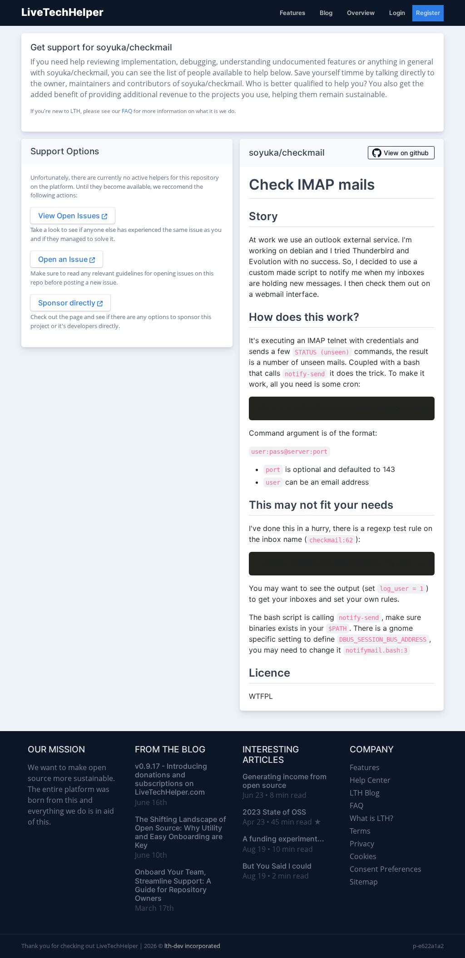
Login (397, 12)
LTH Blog (365, 793)
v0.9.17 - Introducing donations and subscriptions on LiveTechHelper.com (171, 779)
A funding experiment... (283, 838)
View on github (406, 153)
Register (428, 12)
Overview (361, 12)
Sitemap (364, 882)
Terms (360, 831)
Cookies (363, 856)
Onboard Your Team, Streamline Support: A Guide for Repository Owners (173, 885)
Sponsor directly (67, 302)
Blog (326, 12)
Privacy (362, 844)
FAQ (127, 111)
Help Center (370, 780)
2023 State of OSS (274, 811)
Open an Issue (63, 259)
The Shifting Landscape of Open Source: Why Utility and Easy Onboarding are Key (180, 832)
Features (292, 12)
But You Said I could (277, 865)
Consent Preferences (385, 869)
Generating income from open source (284, 781)
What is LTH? (371, 818)
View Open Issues (70, 215)
